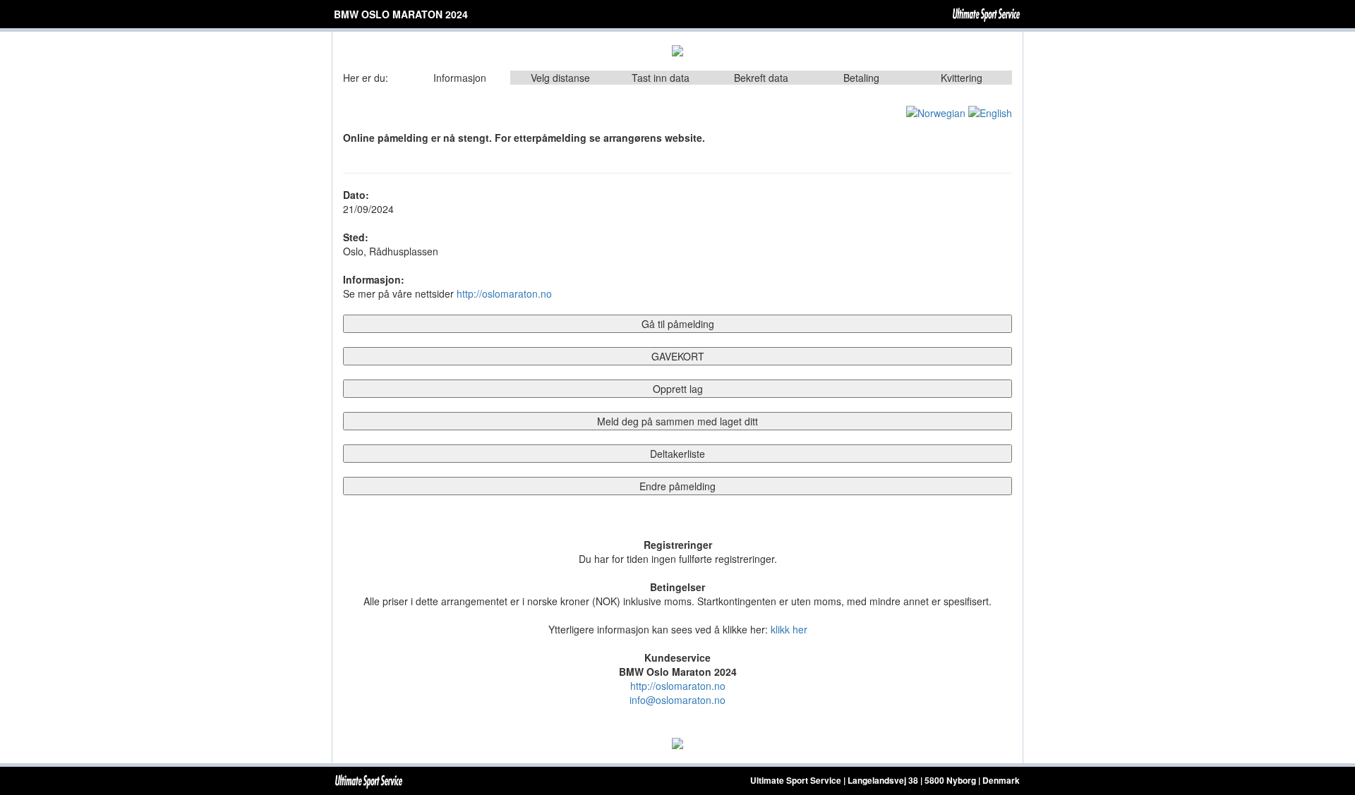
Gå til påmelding (678, 324)
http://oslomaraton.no (504, 293)
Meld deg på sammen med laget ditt (677, 421)
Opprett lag (678, 389)
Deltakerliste (677, 454)
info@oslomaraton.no (677, 700)
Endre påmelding (677, 486)
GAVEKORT (677, 356)
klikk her (789, 629)
